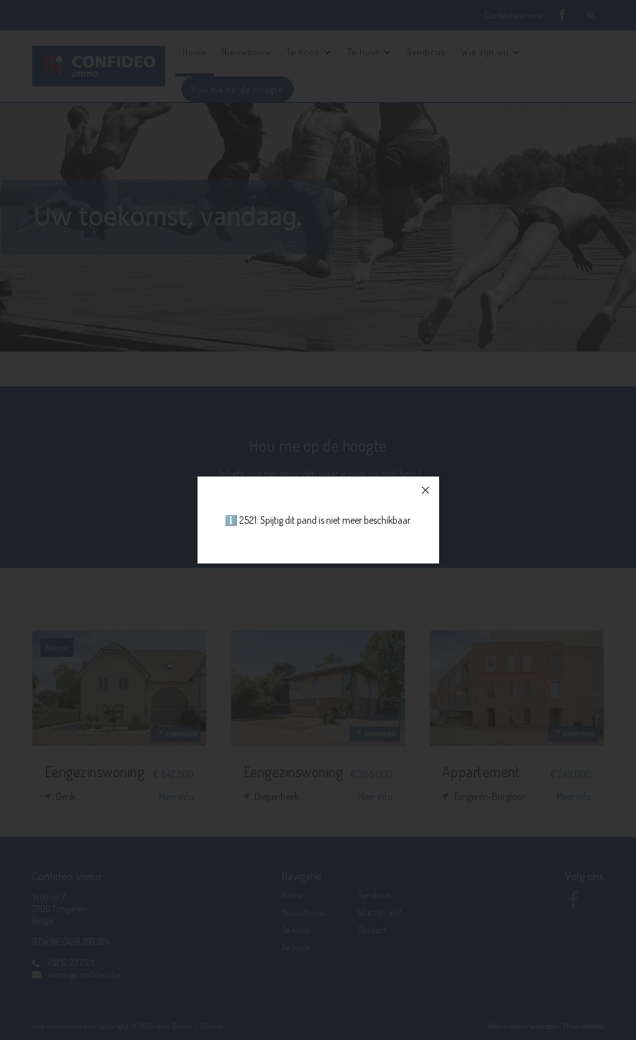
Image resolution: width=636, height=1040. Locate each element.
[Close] (425, 490)
